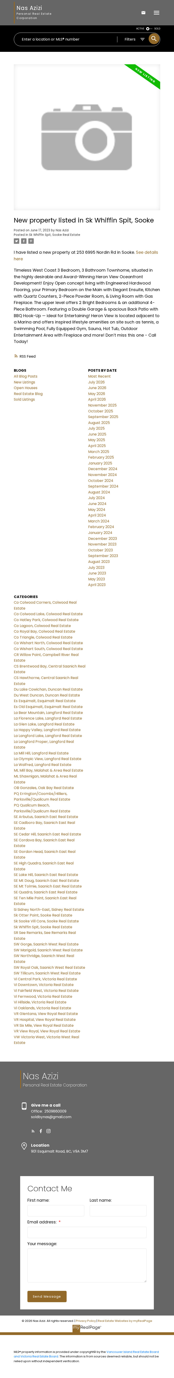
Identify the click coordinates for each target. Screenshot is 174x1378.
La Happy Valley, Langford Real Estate (47, 729)
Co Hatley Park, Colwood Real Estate (46, 619)
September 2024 (103, 486)
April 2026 (97, 399)
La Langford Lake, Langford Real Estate (48, 735)
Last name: (100, 1200)
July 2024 (96, 497)
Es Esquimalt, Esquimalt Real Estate (45, 700)
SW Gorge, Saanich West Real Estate (46, 944)
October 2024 (100, 480)
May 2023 (96, 579)
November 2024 (102, 474)
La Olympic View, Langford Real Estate (47, 758)
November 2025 (102, 405)
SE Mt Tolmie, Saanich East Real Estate (48, 886)
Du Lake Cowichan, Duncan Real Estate (48, 689)
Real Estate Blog (28, 393)
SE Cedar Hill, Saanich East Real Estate (47, 834)
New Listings (24, 382)
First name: (38, 1200)
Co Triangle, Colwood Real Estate (43, 637)
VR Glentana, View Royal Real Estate (46, 1013)
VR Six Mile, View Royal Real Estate (44, 1025)
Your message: (42, 1243)
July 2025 (96, 428)
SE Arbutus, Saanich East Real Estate (46, 816)
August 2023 (99, 561)
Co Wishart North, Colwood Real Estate (48, 643)
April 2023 (97, 584)
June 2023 (97, 573)
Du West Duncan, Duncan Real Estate (47, 695)
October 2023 (100, 550)
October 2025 (100, 411)
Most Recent (99, 376)
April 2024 (97, 515)
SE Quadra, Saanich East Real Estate (45, 892)
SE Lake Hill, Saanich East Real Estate (46, 874)
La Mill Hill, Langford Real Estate (41, 753)
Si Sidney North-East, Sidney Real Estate (49, 909)
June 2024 (97, 503)
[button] (33, 1131)
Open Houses (25, 387)
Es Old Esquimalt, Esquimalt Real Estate (48, 706)
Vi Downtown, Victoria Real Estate (44, 984)
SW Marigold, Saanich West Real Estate (48, 950)
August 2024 (99, 492)
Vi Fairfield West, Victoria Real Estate (46, 990)
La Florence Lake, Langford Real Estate (48, 718)
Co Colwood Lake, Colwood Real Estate (48, 614)
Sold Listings (24, 399)
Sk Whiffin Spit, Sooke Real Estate (54, 235)
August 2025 (99, 422)
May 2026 (96, 393)
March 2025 (98, 451)
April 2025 (97, 445)
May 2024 (96, 509)
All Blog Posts (25, 376)
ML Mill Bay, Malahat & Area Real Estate (48, 770)
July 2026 (96, 382)
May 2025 (96, 440)
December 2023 (102, 538)
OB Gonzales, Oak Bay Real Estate (44, 787)
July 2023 (96, 567)
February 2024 (101, 526)
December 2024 (102, 468)
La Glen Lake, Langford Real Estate (44, 724)
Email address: (42, 1222)
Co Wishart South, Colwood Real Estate (48, 648)
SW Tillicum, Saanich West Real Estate (47, 973)
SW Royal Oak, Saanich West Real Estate (49, 967)
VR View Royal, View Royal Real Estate (47, 1031)
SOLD (157, 28)
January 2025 (100, 463)
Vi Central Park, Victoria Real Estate (45, 979)
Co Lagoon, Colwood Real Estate (42, 625)
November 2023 (102, 544)
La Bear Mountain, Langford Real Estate (48, 712)
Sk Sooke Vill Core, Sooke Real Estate (46, 921)
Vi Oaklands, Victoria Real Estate (42, 1008)
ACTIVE (140, 28)
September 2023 (103, 555)
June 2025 (97, 434)
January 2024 (100, 532)
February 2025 (101, 457)
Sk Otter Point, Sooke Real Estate (43, 915)
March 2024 (98, 521)
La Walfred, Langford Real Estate (42, 764)
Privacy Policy (86, 1321)
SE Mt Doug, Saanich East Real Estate (46, 880)
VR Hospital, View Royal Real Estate (45, 1019)
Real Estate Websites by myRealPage (125, 1321)
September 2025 (103, 416)
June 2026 (97, 387)
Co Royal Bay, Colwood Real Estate (44, 631)
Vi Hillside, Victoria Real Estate (40, 1002)
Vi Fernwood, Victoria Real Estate (43, 996)
